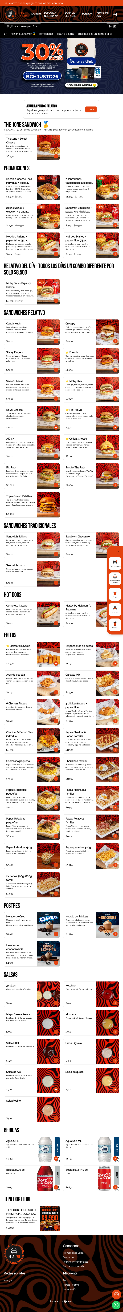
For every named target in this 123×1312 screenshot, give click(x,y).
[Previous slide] (2, 66)
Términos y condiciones (75, 1262)
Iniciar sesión (69, 1289)
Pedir (65, 1280)
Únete (91, 109)
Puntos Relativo (71, 1285)
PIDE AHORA (23, 14)
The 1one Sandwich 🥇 (22, 33)
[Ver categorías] (116, 34)
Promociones (45, 33)
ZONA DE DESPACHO (70, 14)
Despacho (68, 1257)
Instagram (9, 1280)
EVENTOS (87, 14)
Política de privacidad (74, 1266)
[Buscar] (5, 34)
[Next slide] (121, 66)
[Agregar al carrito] (56, 156)
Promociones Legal (103, 14)
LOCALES (36, 14)
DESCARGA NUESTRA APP (51, 14)
